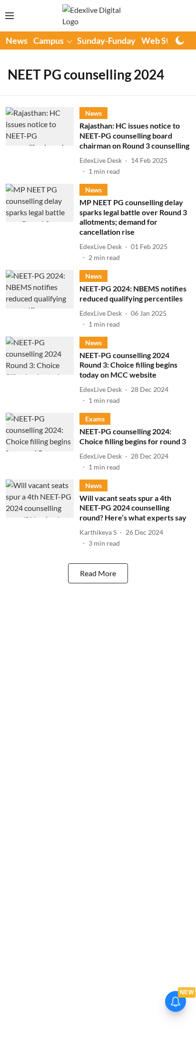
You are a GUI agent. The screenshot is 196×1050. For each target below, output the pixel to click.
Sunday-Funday (106, 40)
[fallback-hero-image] (42, 141)
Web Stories (164, 40)
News (17, 40)
